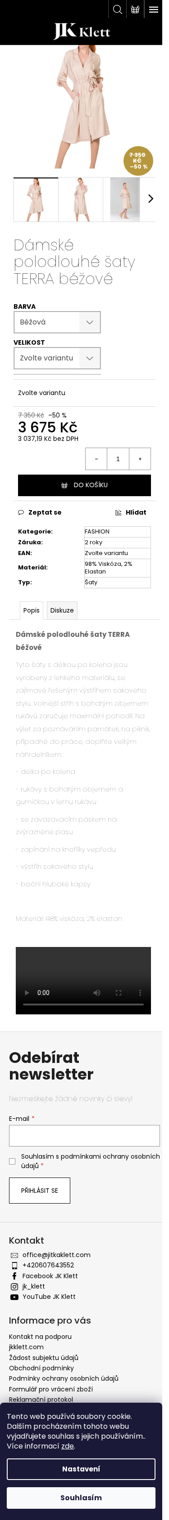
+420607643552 (48, 1265)
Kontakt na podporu (40, 1336)
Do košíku (91, 484)
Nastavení (81, 1469)
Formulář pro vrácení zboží (51, 1389)
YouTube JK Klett (49, 1296)
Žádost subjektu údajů (43, 1357)
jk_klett (34, 1286)
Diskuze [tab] (62, 610)
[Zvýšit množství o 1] (140, 459)
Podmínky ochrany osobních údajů (64, 1378)
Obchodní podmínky (41, 1368)
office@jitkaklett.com (57, 1254)
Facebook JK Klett (50, 1275)
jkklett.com (26, 1346)
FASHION (97, 531)
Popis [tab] (31, 610)
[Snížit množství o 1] (96, 459)
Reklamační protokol (41, 1399)
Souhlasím (81, 1498)
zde (67, 1446)
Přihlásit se (39, 1190)
